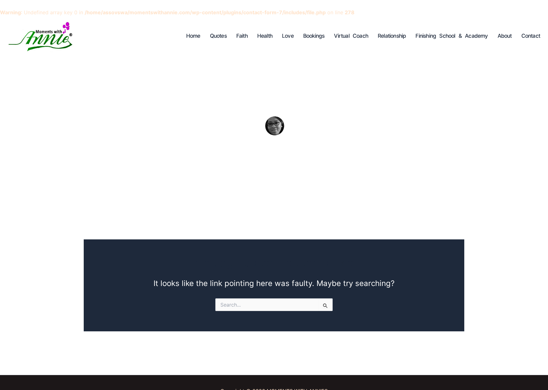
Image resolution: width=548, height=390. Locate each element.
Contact (530, 36)
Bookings (314, 36)
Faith (242, 36)
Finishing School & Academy (451, 36)
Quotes (218, 36)
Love (288, 36)
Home (193, 36)
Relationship (392, 36)
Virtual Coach (351, 36)
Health (264, 36)
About (505, 36)
